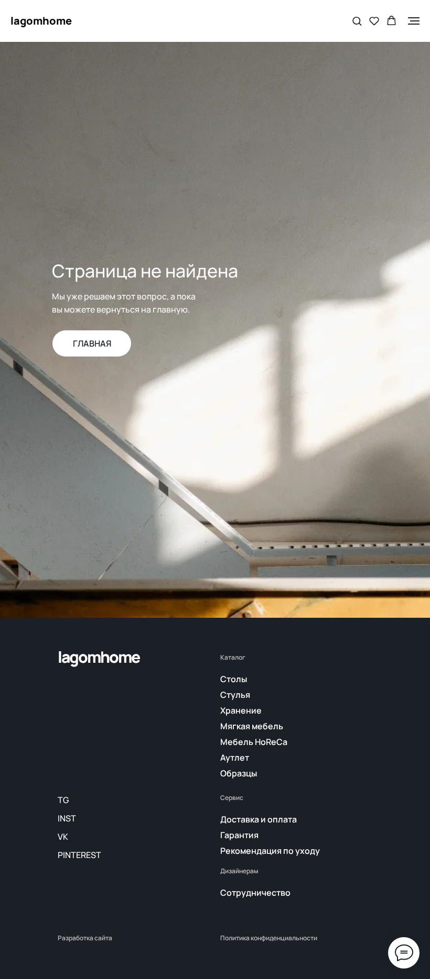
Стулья (235, 694)
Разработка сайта (85, 938)
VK (63, 836)
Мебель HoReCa (253, 742)
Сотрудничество (255, 892)
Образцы (238, 773)
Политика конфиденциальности (268, 938)
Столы (233, 679)
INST (67, 818)
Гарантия (239, 835)
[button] (357, 21)
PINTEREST (79, 855)
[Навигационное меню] (414, 21)
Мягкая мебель (251, 726)
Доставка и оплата (258, 819)
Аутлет (234, 757)
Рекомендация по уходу (270, 850)
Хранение (241, 710)
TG (63, 800)
